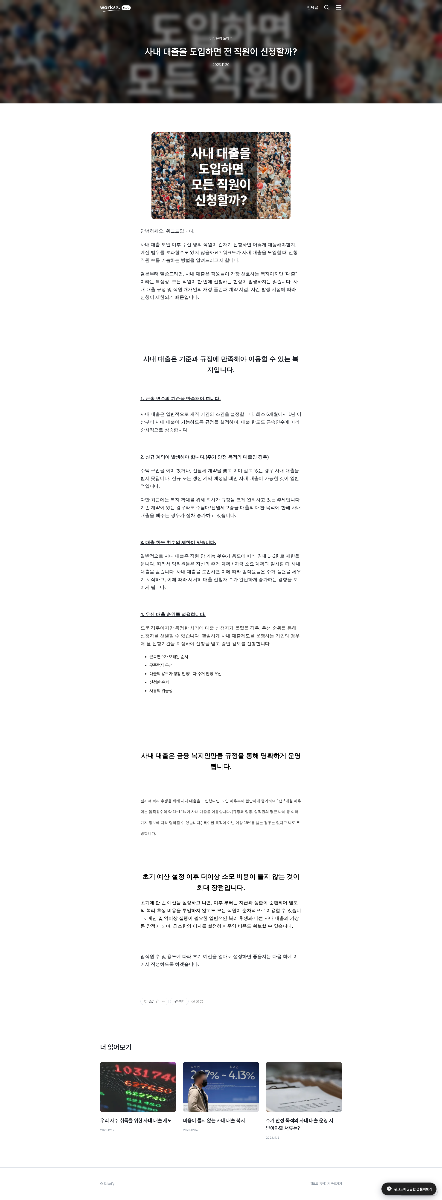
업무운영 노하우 (221, 38)
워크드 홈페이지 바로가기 (326, 1184)
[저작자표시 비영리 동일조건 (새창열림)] (197, 1001)
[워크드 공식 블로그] (115, 7)
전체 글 (312, 7)
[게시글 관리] (163, 1001)
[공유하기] (158, 1001)
